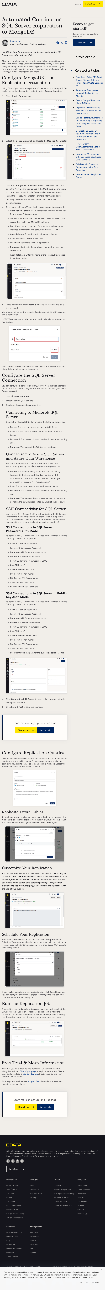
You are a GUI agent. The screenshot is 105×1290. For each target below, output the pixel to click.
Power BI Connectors (15, 1214)
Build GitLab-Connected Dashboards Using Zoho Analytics (87, 167)
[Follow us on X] (62, 42)
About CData (82, 1185)
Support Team (34, 1081)
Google (33, 1240)
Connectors (59, 1185)
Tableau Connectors (14, 1218)
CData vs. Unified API (62, 1206)
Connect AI (34, 1189)
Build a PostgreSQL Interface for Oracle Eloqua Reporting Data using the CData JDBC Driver (89, 122)
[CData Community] (22, 1161)
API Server (10, 1201)
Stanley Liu (15, 41)
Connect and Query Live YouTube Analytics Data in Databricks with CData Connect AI (88, 135)
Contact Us (82, 1214)
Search (77, 4)
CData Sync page (28, 1071)
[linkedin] (8, 1161)
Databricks (34, 1236)
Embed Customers (62, 1197)
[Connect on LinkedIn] (66, 42)
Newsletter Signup (14, 1248)
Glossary (10, 1252)
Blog (8, 1240)
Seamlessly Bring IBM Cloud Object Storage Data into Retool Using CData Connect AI (89, 81)
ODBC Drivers (12, 1185)
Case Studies (12, 1236)
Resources (10, 1244)
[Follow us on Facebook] (57, 42)
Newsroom (81, 1193)
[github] (17, 1161)
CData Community (14, 1232)
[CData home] (11, 4)
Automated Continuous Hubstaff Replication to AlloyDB (87, 93)
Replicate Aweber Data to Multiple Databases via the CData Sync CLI (88, 110)
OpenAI (33, 1252)
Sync (32, 1185)
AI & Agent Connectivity (64, 1193)
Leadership (82, 1201)
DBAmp (33, 1197)
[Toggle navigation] (26, 4)
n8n (31, 1248)
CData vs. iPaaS (60, 1201)
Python (9, 1197)
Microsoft (34, 1244)
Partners (81, 1206)
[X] (13, 1161)
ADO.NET (10, 1193)
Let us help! (45, 730)
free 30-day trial (30, 1074)
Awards (80, 1197)
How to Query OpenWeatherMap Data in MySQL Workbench (88, 146)
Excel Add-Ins (12, 1209)
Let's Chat (90, 4)
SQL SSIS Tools (36, 1193)
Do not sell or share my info (90, 1282)
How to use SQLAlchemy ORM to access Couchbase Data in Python (88, 157)
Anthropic (34, 1232)
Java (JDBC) (11, 1189)
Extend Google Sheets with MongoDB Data (88, 101)
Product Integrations (62, 1189)
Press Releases (83, 1189)
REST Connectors (13, 1206)
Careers (80, 1209)
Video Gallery (12, 1256)
